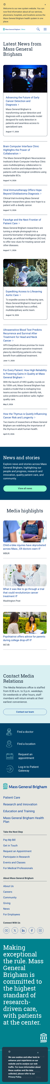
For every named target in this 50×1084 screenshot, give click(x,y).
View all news (25, 488)
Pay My (9, 839)
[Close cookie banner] (38, 1053)
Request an (17, 851)
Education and (19, 811)
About (8, 886)
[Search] (38, 29)
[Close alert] (45, 5)
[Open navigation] (45, 29)
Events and (14, 862)
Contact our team (25, 711)
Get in (10, 845)
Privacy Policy (14, 1077)
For (11, 914)
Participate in (16, 856)
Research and (20, 804)
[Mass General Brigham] (14, 29)
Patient (11, 797)
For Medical (18, 868)
